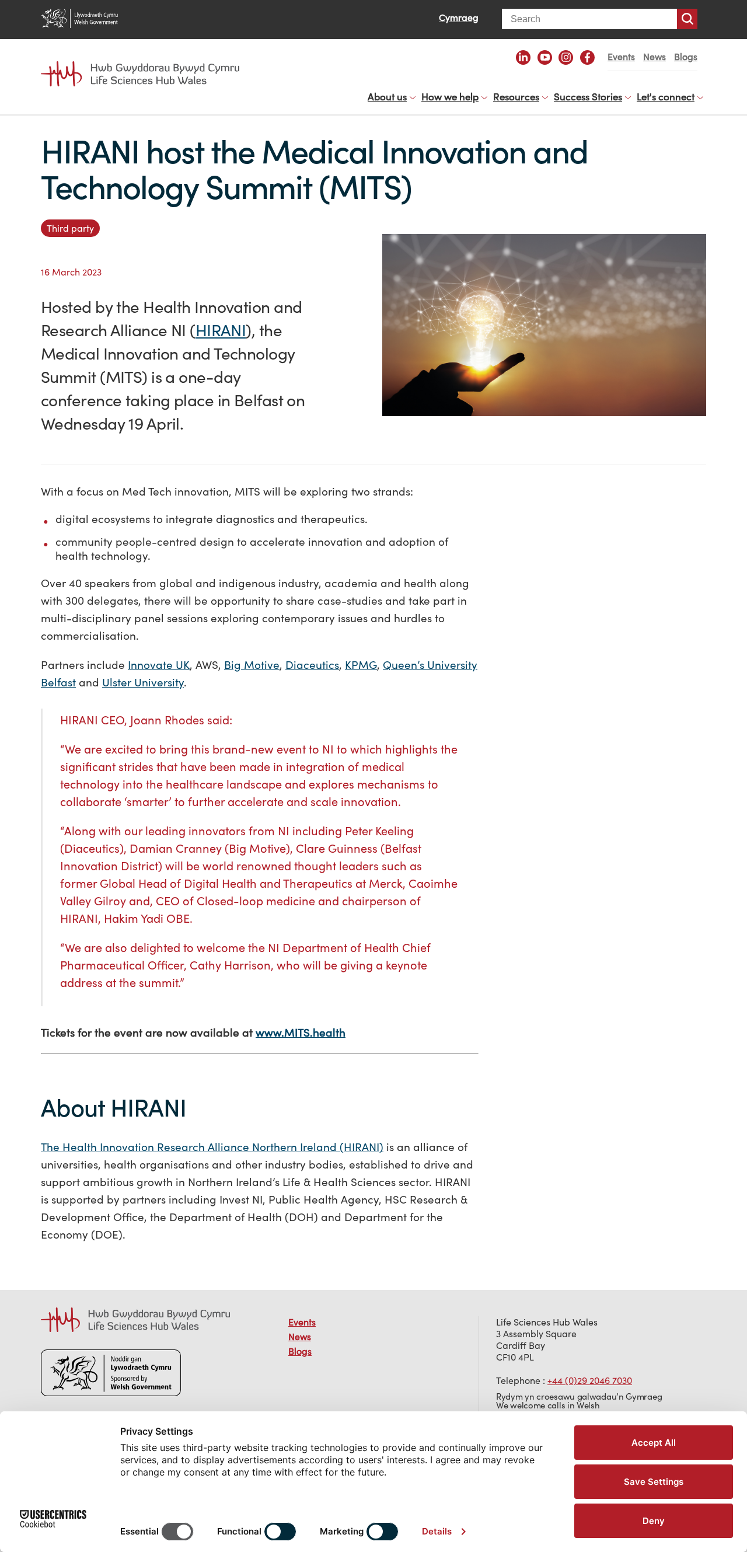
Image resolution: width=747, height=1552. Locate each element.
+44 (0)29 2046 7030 (589, 1380)
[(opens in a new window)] (523, 57)
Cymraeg (459, 17)
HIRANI (221, 330)
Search (687, 19)
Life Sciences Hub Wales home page (146, 63)
